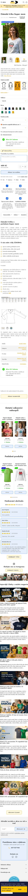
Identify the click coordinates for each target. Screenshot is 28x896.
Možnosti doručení (7, 134)
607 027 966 (15, 848)
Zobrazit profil (13, 570)
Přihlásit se (21, 829)
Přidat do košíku (14, 172)
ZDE (10, 293)
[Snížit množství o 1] (20, 166)
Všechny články (14, 812)
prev (1, 427)
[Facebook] (13, 857)
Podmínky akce (9, 145)
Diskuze (16, 214)
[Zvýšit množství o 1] (25, 166)
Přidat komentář (14, 396)
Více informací (7, 76)
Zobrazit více (14, 557)
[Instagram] (16, 857)
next (27, 427)
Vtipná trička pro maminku (22, 348)
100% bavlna (23, 364)
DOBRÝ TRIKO (24, 176)
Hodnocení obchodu (14, 501)
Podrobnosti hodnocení (22, 17)
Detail (7, 446)
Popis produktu (6, 214)
